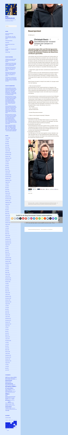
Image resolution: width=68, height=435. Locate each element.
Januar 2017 (7, 338)
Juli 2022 (7, 226)
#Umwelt (54, 203)
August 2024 (7, 182)
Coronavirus (10, 405)
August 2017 (7, 325)
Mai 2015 (7, 368)
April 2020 (7, 270)
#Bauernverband (37, 204)
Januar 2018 (7, 316)
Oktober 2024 (7, 178)
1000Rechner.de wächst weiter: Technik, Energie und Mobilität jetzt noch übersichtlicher (10, 64)
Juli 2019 (7, 283)
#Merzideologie (7, 397)
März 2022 (7, 233)
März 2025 (7, 169)
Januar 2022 (7, 237)
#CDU (15, 377)
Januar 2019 (7, 294)
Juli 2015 (7, 364)
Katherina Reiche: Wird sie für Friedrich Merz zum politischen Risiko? (10, 93)
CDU (13, 403)
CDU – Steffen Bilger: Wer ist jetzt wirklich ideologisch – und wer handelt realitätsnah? (11, 129)
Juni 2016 (7, 344)
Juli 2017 (6, 327)
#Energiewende (9, 383)
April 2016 (7, 347)
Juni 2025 (7, 163)
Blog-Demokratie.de (10, 17)
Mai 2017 (7, 331)
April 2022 (7, 231)
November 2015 (8, 357)
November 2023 (8, 198)
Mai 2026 (7, 143)
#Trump (7, 400)
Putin (8, 409)
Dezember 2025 (8, 152)
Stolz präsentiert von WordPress (46, 229)
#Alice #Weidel (11, 377)
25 (7, 427)
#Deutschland (8, 382)
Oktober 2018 (7, 300)
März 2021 (7, 252)
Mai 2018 (7, 309)
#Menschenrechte (12, 392)
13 (11, 424)
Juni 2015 (7, 366)
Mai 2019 (7, 287)
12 (9, 424)
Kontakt (6, 47)
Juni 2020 (7, 266)
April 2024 (7, 189)
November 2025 (8, 154)
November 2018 (8, 298)
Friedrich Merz (8, 408)
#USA (10, 400)
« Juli (8, 430)
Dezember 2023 (8, 196)
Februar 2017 (7, 336)
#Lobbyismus (14, 391)
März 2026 (7, 147)
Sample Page (7, 52)
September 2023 (8, 202)
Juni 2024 (7, 185)
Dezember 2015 (8, 355)
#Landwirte (43, 204)
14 (12, 424)
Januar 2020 (7, 276)
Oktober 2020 (7, 261)
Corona (6, 405)
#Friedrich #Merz (10, 386)
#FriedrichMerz (9, 388)
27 (11, 427)
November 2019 (8, 279)
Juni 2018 (7, 307)
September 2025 (8, 158)
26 (9, 427)
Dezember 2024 (8, 174)
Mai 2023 (7, 209)
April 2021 (7, 250)
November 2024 (8, 176)
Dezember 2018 (8, 296)
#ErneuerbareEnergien (9, 384)
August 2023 (7, 204)
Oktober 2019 (7, 281)
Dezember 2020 (8, 257)
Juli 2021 (7, 246)
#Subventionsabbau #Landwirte (50, 204)
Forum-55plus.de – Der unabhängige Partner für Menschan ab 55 (10, 37)
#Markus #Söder (7, 392)
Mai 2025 (7, 165)
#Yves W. (6, 402)
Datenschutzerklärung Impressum (34, 229)
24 (6, 427)
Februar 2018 (7, 314)
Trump (16, 409)
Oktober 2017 (7, 322)
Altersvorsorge (8, 403)
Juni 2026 (7, 141)
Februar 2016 (7, 351)
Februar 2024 (7, 193)
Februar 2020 (7, 274)
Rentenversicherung (12, 409)
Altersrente (12, 402)
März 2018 (7, 312)
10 (6, 424)
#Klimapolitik (13, 389)
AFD (9, 402)
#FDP (14, 384)
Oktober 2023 (7, 200)
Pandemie (6, 409)
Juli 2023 (7, 206)
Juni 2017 (7, 329)
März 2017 (7, 335)
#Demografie (42, 203)
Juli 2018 (7, 305)
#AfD (6, 377)
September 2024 (8, 180)
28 (12, 427)
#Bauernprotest (31, 204)
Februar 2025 (7, 171)
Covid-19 (13, 405)
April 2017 (7, 333)
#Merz (7, 394)
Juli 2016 (7, 342)
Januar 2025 (7, 172)
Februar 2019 (7, 292)
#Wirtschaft (13, 400)
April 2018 (7, 311)
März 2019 (7, 290)
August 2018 (7, 303)
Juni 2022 (7, 228)
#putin (13, 398)
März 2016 (7, 349)
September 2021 (8, 242)
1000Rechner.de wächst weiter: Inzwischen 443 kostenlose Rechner (10, 60)
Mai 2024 (7, 187)
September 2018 (8, 301)
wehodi (37, 203)
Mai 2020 (7, 268)
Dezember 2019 (8, 277)
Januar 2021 (7, 255)
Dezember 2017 (8, 318)
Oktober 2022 (7, 222)
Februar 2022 (7, 235)
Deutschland (8, 406)
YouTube (7, 410)
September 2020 (8, 263)
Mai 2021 (7, 248)
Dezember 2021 (8, 239)
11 (7, 424)
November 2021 (8, 241)
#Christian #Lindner (10, 379)
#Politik (6, 398)
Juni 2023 (7, 207)
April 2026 (7, 145)
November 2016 (8, 340)
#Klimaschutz (8, 391)
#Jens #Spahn (8, 389)
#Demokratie (8, 380)
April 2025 (7, 167)
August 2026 (7, 137)
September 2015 (8, 360)
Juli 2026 (7, 139)
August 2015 (7, 362)
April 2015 (7, 370)
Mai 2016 (7, 346)
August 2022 (7, 224)
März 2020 (7, 272)
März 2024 (7, 191)
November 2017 (8, 320)
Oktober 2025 (7, 156)
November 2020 (8, 259)
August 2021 (7, 244)
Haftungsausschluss (8, 40)
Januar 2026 (7, 150)
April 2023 (7, 211)
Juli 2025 (7, 161)
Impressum (7, 42)
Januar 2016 (7, 353)
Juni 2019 (7, 285)
